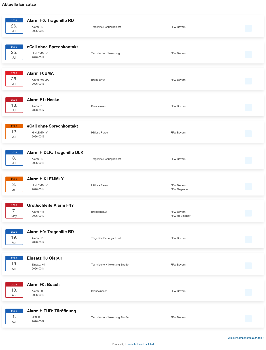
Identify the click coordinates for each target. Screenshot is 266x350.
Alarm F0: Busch (43, 284)
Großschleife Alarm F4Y (50, 205)
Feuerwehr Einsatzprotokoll (139, 344)
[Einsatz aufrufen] (248, 28)
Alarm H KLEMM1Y (45, 179)
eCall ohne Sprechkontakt (52, 47)
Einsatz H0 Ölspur (44, 258)
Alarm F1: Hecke (43, 99)
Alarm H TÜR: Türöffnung (51, 311)
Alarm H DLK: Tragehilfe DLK (55, 152)
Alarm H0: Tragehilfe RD (50, 20)
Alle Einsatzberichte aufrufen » (246, 338)
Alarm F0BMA (40, 73)
